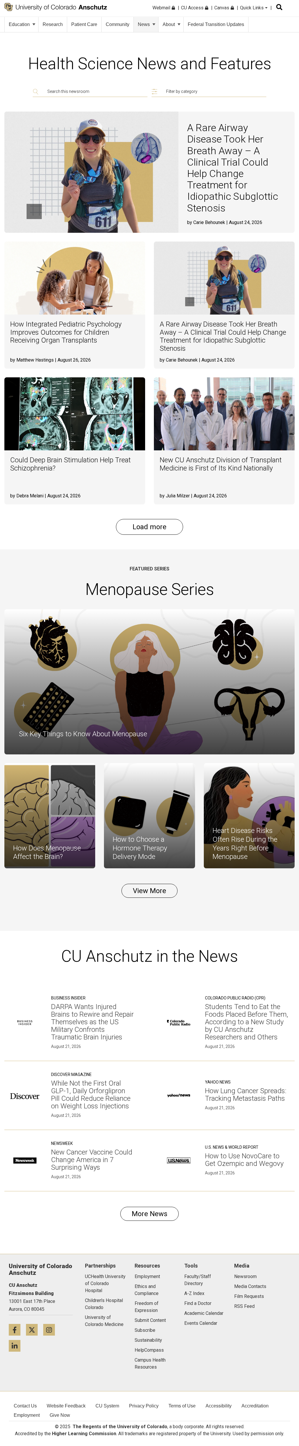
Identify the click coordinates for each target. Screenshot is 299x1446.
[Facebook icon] (17, 1330)
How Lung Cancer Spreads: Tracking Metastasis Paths (245, 1095)
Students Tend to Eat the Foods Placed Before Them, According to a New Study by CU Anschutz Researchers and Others (246, 1022)
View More (149, 891)
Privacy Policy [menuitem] (144, 1405)
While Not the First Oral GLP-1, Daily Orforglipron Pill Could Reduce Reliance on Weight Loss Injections (91, 1094)
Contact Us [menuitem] (25, 1405)
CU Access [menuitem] (193, 8)
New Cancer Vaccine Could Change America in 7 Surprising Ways (91, 1159)
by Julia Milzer (175, 496)
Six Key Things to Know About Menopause (83, 734)
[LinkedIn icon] (17, 1346)
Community (117, 24)
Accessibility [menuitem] (219, 1405)
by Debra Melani (27, 496)
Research (53, 24)
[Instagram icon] (51, 1330)
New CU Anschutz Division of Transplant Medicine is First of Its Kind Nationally (221, 464)
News (144, 24)
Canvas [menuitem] (222, 8)
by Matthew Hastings (32, 360)
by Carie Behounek (206, 222)
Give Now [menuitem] (60, 1415)
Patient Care (84, 24)
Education (19, 24)
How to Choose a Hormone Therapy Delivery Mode (140, 848)
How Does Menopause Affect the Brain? (47, 852)
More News (149, 1214)
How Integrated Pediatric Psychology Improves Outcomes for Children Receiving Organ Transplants (65, 332)
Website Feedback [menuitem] (66, 1405)
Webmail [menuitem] (161, 8)
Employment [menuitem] (27, 1415)
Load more (149, 527)
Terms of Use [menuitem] (182, 1405)
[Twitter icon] (34, 1330)
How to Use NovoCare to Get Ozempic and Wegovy (244, 1160)
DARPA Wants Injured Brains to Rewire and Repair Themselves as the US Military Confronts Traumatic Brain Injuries (92, 1022)
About (169, 24)
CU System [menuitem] (107, 1405)
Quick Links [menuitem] (252, 8)
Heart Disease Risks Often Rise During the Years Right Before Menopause (245, 844)
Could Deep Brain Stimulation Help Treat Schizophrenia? (70, 464)
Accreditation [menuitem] (255, 1405)
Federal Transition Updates (216, 24)
